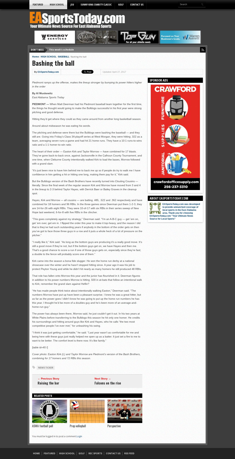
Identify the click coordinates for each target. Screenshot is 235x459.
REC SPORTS (95, 453)
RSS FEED (129, 453)
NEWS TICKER (45, 367)
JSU (72, 4)
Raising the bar (48, 383)
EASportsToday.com (48, 72)
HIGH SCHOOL (57, 4)
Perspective (114, 426)
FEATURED (38, 4)
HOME (36, 453)
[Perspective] (124, 422)
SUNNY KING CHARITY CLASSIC (96, 4)
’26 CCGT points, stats (61, 49)
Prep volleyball (78, 426)
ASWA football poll (42, 426)
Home (35, 56)
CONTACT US (137, 4)
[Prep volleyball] (87, 422)
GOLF (121, 4)
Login (79, 436)
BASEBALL (63, 56)
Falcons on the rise (108, 383)
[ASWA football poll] (49, 422)
